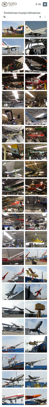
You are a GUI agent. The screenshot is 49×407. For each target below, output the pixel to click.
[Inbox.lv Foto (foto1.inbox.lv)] (11, 4)
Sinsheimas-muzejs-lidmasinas (22, 12)
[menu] (45, 4)
